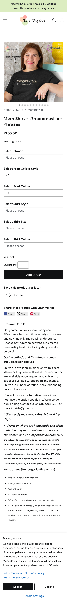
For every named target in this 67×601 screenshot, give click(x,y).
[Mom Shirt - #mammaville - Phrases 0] (33, 72)
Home (7, 110)
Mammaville (36, 110)
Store (19, 110)
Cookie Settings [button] (33, 596)
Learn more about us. (16, 577)
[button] (33, 20)
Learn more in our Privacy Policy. (24, 573)
